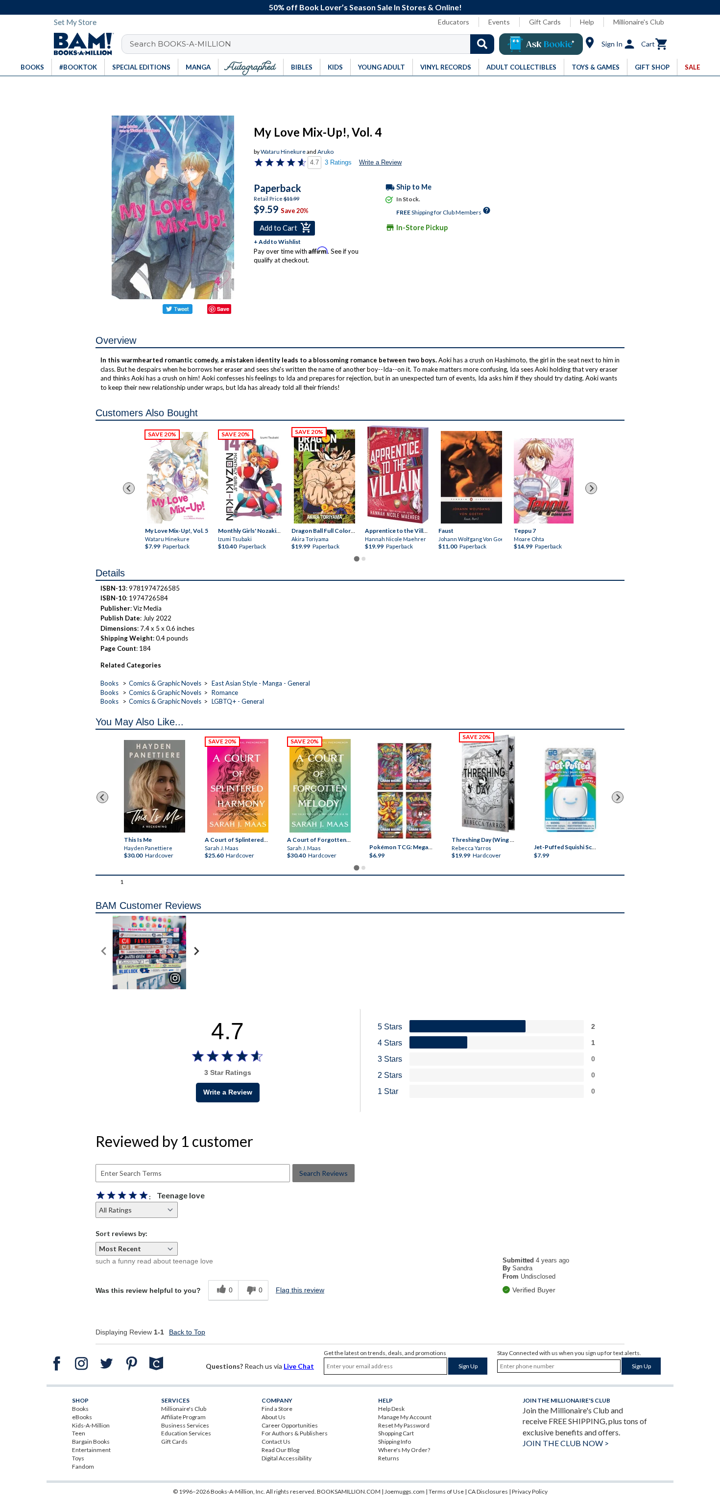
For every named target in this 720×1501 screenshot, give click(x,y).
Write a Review (380, 162)
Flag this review (300, 1290)
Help (587, 22)
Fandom (83, 1466)
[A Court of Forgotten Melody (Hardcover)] (320, 786)
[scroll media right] (196, 952)
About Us (274, 1417)
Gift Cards (545, 22)
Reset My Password (404, 1425)
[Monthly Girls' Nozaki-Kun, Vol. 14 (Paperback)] (251, 478)
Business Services (185, 1425)
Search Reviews (323, 1173)
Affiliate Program (183, 1417)
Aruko (325, 151)
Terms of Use (446, 1491)
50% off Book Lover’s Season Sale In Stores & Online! (365, 7)
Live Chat (299, 1366)
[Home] (80, 44)
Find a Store (277, 1408)
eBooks (82, 1417)
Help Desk (391, 1408)
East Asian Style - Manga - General (261, 683)
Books (109, 683)
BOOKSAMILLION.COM (349, 1491)
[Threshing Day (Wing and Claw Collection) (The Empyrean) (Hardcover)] (488, 784)
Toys (78, 1458)
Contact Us (276, 1441)
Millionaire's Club (638, 22)
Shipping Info (394, 1441)
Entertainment (91, 1449)
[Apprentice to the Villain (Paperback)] (398, 475)
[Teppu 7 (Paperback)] (544, 481)
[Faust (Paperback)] (471, 477)
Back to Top (187, 1332)
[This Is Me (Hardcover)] (154, 786)
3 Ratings (338, 162)
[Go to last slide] (129, 488)
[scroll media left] (104, 952)
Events (499, 22)
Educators (453, 22)
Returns (388, 1458)
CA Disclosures (488, 1491)
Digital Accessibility (287, 1458)
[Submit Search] (482, 44)
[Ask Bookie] (541, 44)
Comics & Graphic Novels (165, 683)
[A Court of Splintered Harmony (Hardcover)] (237, 786)
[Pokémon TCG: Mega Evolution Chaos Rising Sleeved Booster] (403, 791)
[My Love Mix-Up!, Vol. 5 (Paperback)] (177, 478)
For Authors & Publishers (295, 1433)
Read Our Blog (280, 1449)
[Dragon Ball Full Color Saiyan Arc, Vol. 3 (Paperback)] (324, 476)
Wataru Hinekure (283, 151)
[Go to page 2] (363, 559)
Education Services (186, 1433)
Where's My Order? (404, 1449)
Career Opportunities (290, 1425)
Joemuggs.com (404, 1491)
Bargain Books (91, 1441)
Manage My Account (405, 1417)
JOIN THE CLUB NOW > (566, 1443)
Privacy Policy (530, 1491)
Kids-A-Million (91, 1425)
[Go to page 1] (356, 558)
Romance (225, 692)
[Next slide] (591, 488)
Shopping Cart (396, 1433)
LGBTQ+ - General (238, 701)
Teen (78, 1433)
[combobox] (314, 44)
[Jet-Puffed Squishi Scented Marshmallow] (570, 791)
